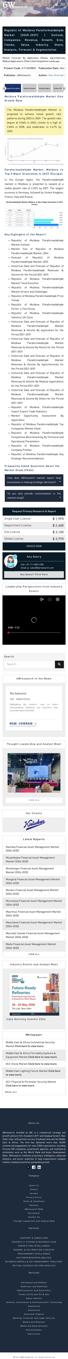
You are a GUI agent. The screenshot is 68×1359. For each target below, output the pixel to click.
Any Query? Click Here (34, 575)
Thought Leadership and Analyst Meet (34, 1221)
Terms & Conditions (34, 1201)
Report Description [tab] (13, 88)
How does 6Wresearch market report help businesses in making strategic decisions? (34, 480)
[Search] (56, 4)
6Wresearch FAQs (34, 1209)
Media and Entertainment (34, 1326)
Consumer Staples (34, 1314)
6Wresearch (26, 1357)
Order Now (34, 546)
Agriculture (34, 1334)
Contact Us (34, 1217)
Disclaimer (34, 1213)
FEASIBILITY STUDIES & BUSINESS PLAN (34, 1242)
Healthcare (34, 1306)
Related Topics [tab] (44, 88)
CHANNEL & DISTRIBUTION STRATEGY (34, 1250)
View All (34, 800)
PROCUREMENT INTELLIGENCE (34, 1254)
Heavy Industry (34, 1298)
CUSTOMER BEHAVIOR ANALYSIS (33, 1258)
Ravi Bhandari (56, 75)
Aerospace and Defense (34, 1283)
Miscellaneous (34, 1330)
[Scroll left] (4, 88)
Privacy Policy (34, 1197)
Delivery (34, 1205)
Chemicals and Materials (34, 1287)
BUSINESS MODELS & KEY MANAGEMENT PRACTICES (33, 1262)
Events (34, 1190)
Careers (34, 1194)
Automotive (34, 1310)
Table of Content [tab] (29, 88)
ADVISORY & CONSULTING (34, 1238)
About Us (34, 1186)
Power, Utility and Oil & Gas (34, 1295)
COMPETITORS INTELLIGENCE (34, 1246)
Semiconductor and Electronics (34, 1291)
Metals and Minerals (34, 1322)
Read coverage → (24, 723)
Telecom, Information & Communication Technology (34, 1302)
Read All (11, 1092)
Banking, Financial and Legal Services (34, 1318)
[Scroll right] (64, 88)
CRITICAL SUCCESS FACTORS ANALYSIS (34, 1266)
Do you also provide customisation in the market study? (34, 495)
